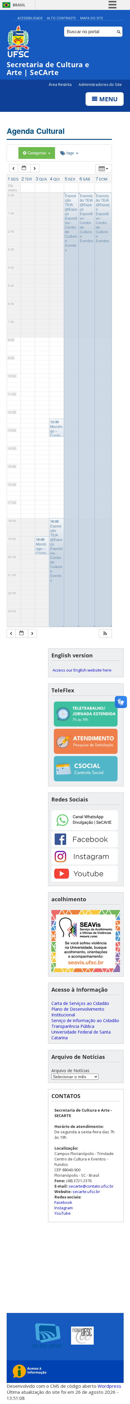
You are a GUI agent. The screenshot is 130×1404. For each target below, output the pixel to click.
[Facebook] (84, 845)
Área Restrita (61, 84)
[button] (105, 633)
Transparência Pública (72, 1026)
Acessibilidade (30, 18)
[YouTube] (84, 880)
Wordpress (109, 1386)
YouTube (62, 1213)
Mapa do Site (91, 18)
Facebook (63, 1202)
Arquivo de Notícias (70, 1070)
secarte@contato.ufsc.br (91, 1186)
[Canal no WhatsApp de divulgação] (84, 828)
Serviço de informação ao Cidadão (85, 1020)
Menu (108, 99)
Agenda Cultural (36, 130)
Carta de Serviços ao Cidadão (80, 1003)
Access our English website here (82, 670)
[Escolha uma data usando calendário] (24, 168)
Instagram (63, 1207)
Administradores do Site (100, 84)
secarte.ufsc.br (86, 1191)
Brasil (19, 5)
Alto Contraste (61, 18)
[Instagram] (84, 863)
